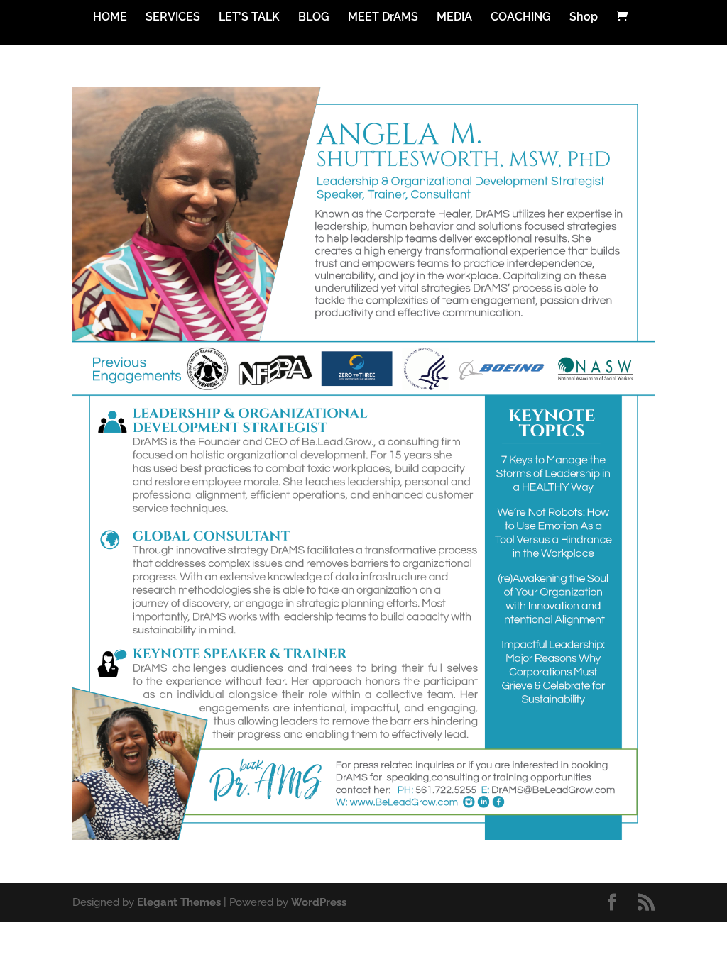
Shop (583, 17)
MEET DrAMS (383, 17)
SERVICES (173, 17)
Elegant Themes (179, 902)
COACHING (521, 17)
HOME (110, 17)
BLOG (313, 17)
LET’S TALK (249, 17)
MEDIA (454, 17)
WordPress (318, 902)
